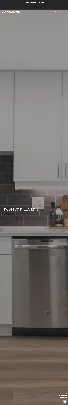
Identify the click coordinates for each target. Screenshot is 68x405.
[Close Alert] (67, 1)
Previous (2, 210)
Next (66, 210)
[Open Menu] (65, 11)
